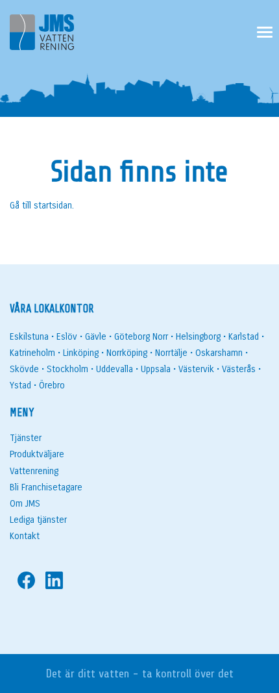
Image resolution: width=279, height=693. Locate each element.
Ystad (20, 385)
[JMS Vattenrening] (42, 35)
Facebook (26, 580)
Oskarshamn (219, 353)
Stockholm (67, 369)
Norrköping (126, 353)
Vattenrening (34, 471)
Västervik (196, 369)
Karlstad (243, 336)
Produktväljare (37, 454)
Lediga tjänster (38, 519)
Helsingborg (198, 336)
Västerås (239, 369)
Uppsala (156, 369)
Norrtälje (171, 353)
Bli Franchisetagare (46, 487)
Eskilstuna (29, 336)
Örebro (52, 385)
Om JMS (25, 503)
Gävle (95, 336)
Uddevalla (114, 369)
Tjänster (26, 438)
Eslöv (66, 336)
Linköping (81, 353)
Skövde (24, 369)
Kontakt (25, 536)
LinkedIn (54, 580)
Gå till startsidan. (42, 205)
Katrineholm (32, 353)
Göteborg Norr (141, 336)
